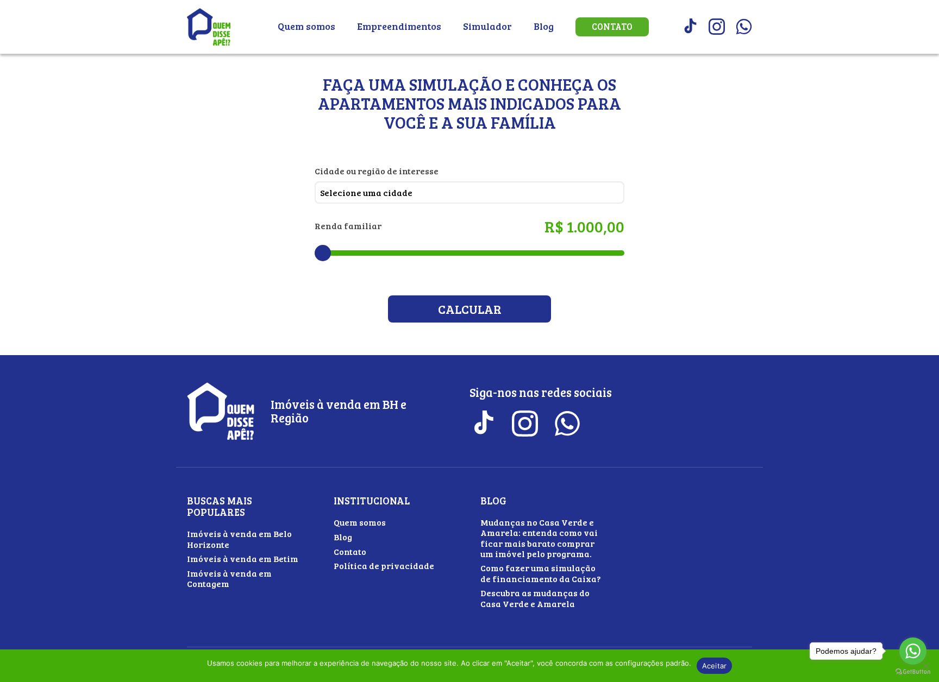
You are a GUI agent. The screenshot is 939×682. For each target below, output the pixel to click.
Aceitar (714, 665)
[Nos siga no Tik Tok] (689, 26)
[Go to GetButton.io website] (913, 671)
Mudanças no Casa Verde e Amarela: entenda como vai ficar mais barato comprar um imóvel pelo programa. (539, 537)
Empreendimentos (399, 26)
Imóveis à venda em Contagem (229, 578)
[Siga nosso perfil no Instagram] (717, 26)
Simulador (487, 26)
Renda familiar (348, 225)
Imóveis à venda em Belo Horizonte (239, 539)
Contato (612, 27)
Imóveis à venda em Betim (242, 558)
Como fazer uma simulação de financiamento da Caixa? (540, 573)
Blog (544, 26)
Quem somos (306, 26)
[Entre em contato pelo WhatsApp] (744, 26)
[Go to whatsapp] (913, 651)
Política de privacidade (384, 565)
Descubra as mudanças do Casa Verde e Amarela (535, 598)
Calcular (470, 309)
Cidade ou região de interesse (377, 170)
